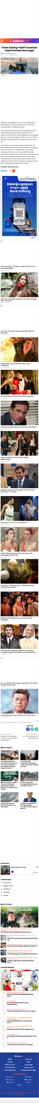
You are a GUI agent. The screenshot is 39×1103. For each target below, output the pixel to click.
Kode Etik (28, 1059)
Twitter (29, 1077)
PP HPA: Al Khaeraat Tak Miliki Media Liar (30, 736)
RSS (20, 1085)
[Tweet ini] (32, 729)
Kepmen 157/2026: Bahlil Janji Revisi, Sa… (21, 1029)
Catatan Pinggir (12, 935)
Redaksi (10, 1062)
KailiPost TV (15, 1018)
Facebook (11, 1077)
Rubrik (3, 930)
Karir (29, 1062)
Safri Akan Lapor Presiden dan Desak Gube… (16, 932)
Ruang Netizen (27, 951)
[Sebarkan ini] (28, 729)
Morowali (16, 929)
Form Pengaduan (10, 1070)
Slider (5, 895)
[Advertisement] (19, 19)
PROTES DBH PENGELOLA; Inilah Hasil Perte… (19, 1021)
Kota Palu (7, 883)
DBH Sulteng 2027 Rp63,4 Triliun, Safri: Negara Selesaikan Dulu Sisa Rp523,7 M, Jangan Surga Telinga (9, 785)
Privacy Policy (10, 1065)
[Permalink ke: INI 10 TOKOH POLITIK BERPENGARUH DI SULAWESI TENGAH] (19, 980)
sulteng (6, 892)
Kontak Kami (28, 1067)
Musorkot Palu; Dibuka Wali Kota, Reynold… (22, 946)
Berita (9, 1009)
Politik (31, 929)
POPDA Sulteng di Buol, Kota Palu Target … (21, 1011)
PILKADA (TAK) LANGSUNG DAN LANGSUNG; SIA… (22, 939)
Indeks (10, 1059)
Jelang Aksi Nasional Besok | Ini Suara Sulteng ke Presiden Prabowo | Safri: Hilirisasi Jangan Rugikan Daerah (9, 764)
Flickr (29, 1082)
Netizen (16, 957)
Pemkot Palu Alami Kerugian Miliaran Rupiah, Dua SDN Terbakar (28, 784)
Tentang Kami (10, 1067)
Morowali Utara (17, 951)
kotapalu (7, 889)
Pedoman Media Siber (28, 1070)
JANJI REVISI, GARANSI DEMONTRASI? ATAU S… (22, 1037)
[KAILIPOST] (19, 41)
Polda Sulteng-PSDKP (24, 722)
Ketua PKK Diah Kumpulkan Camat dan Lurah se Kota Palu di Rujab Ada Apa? (29, 763)
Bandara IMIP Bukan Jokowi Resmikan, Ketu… (20, 961)
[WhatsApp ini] (36, 729)
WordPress (11, 1080)
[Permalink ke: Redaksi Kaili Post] (2, 54)
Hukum (3, 929)
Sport (20, 944)
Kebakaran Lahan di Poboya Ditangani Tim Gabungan (8, 805)
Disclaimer (28, 1065)
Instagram (29, 1080)
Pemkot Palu (8, 886)
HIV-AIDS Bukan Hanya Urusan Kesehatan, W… (17, 1003)
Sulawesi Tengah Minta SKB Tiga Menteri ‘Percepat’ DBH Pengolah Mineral (28, 805)
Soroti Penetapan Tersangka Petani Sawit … (22, 954)
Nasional (17, 992)
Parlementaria (24, 929)
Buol (12, 1009)
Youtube (11, 1082)
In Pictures (8, 929)
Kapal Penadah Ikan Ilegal (8, 722)
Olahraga (10, 944)
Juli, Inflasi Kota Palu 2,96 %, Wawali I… (20, 1044)
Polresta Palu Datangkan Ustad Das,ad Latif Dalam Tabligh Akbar (9, 737)
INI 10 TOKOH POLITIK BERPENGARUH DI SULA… (20, 995)
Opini (19, 935)
